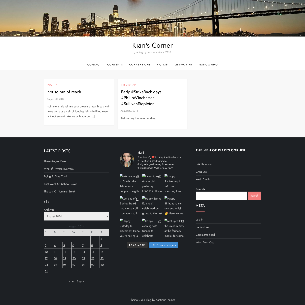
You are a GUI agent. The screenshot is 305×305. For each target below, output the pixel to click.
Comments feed (205, 235)
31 (46, 271)
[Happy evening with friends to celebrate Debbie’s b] (152, 229)
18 (55, 258)
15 (92, 252)
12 (64, 252)
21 (83, 258)
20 (74, 258)
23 (102, 258)
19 (64, 258)
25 (55, 265)
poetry (52, 85)
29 (92, 265)
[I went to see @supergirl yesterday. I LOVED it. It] (152, 184)
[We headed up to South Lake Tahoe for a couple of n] (130, 184)
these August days (55, 161)
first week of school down (60, 184)
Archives (49, 210)
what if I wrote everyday (59, 169)
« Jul (71, 281)
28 (83, 265)
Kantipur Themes (165, 300)
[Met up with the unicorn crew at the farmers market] (175, 229)
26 (64, 265)
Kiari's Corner (152, 45)
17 (46, 258)
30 (102, 265)
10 (46, 252)
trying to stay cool (55, 176)
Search (200, 189)
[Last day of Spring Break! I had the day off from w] (130, 206)
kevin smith (203, 179)
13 (73, 252)
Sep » (80, 281)
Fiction (163, 64)
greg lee (201, 172)
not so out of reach (64, 92)
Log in (199, 220)
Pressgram (128, 85)
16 (101, 252)
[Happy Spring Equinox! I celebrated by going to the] (152, 206)
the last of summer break (59, 191)
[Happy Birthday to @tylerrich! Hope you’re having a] (130, 229)
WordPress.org (205, 242)
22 (92, 258)
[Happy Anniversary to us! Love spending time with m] (175, 184)
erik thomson (203, 164)
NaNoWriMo (208, 64)
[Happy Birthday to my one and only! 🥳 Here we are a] (175, 206)
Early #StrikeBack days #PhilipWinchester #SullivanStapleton (141, 98)
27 (73, 265)
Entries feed (203, 227)
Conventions (140, 64)
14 (83, 252)
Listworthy (184, 64)
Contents (115, 64)
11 (55, 252)
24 (46, 265)
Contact (94, 64)
